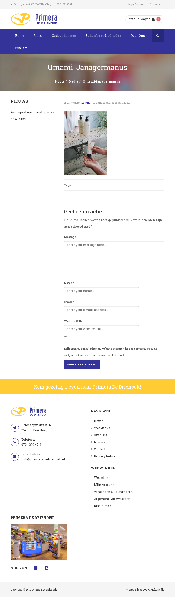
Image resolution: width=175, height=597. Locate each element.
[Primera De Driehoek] (34, 19)
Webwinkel (103, 428)
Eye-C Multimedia (153, 589)
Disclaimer (102, 506)
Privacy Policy (105, 456)
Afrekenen (155, 4)
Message (70, 237)
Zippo (38, 35)
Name (69, 283)
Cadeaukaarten (64, 35)
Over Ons (138, 35)
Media (73, 81)
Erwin (85, 103)
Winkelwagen (139, 19)
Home (19, 35)
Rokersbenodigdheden (103, 35)
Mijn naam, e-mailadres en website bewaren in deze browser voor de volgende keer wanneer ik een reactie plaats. (110, 352)
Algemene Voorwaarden (112, 499)
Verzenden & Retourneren (113, 492)
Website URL (73, 321)
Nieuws (99, 442)
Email (69, 302)
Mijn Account (136, 4)
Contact (21, 48)
